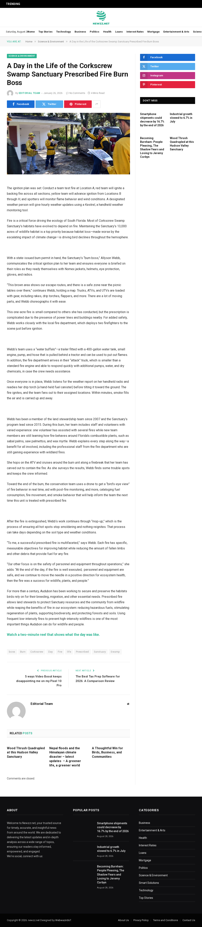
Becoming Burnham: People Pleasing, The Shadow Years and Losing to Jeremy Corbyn (152, 147)
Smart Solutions (149, 882)
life (69, 651)
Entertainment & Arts (176, 31)
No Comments (77, 93)
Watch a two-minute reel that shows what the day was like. (54, 635)
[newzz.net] (101, 17)
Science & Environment (21, 56)
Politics (94, 31)
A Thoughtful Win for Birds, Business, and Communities (107, 752)
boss (12, 651)
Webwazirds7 (63, 920)
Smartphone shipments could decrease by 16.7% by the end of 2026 (152, 119)
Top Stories (45, 31)
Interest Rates (135, 31)
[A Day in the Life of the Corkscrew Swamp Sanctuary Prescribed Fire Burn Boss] (68, 143)
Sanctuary (100, 651)
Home (31, 31)
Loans (119, 31)
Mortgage (153, 31)
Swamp (115, 651)
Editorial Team (29, 93)
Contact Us (188, 920)
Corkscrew (36, 651)
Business (80, 31)
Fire (60, 651)
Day (50, 651)
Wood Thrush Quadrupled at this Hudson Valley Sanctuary (26, 752)
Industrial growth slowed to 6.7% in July (50, 3)
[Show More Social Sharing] (97, 104)
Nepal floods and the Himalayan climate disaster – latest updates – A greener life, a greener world (65, 756)
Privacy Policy (141, 920)
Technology (63, 31)
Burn (23, 651)
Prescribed (82, 651)
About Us (123, 920)
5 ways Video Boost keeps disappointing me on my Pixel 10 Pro (39, 681)
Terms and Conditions (165, 920)
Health (107, 31)
